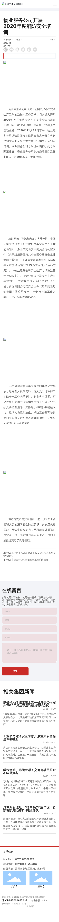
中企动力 (16, 903)
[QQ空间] (29, 49)
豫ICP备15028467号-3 (14, 900)
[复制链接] (35, 49)
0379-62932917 (24, 859)
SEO (44, 900)
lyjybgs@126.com (26, 863)
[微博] (5, 49)
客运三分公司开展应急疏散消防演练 (29, 559)
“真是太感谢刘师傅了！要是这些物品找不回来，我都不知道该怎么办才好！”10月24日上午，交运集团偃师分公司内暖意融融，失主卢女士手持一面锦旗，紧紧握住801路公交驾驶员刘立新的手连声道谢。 (29, 788)
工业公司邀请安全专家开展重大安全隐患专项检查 (29, 737)
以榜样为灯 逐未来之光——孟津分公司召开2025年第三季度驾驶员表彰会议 (29, 704)
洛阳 (24, 903)
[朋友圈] (17, 49)
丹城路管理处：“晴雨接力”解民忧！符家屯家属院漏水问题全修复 (29, 808)
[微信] (11, 49)
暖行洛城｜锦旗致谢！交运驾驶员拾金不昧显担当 (29, 771)
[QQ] (23, 49)
